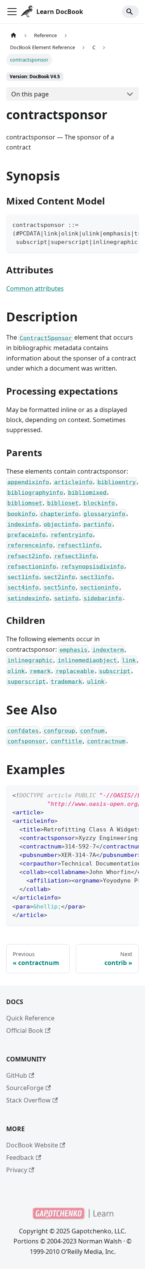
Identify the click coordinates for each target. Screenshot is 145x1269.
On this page (30, 94)
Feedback (20, 1157)
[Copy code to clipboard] (129, 224)
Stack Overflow (28, 1100)
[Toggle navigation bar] (12, 11)
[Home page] (13, 35)
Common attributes (35, 288)
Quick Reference (30, 1018)
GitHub (16, 1075)
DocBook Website (32, 1145)
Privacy (16, 1170)
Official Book (24, 1030)
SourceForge (25, 1088)
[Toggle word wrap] (115, 224)
